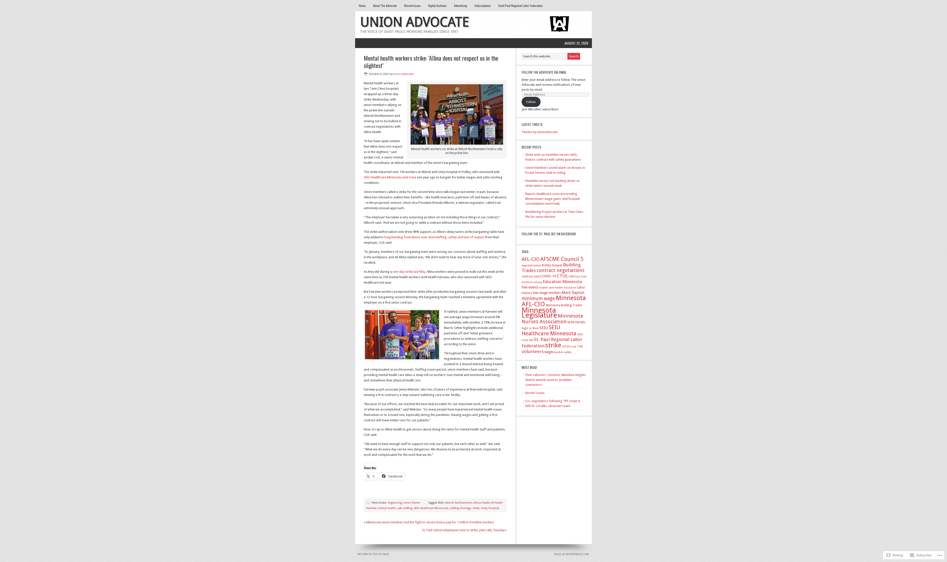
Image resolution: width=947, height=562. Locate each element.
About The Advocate (385, 5)
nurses (580, 322)
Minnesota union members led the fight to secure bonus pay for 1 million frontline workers (430, 522)
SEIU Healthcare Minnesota (431, 508)
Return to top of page (373, 554)
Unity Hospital (490, 508)
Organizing (395, 502)
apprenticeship (531, 265)
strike (476, 508)
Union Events (411, 502)
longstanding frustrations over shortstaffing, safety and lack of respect (434, 237)
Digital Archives (437, 5)
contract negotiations (560, 270)
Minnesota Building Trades (564, 305)
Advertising (460, 5)
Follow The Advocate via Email (544, 72)
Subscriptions (482, 5)
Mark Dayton (573, 292)
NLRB (570, 322)
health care (546, 287)
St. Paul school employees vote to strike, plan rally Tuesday (463, 530)
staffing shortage (460, 508)
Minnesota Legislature (539, 312)
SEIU (543, 327)
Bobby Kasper (552, 265)
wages (549, 352)
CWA (571, 276)
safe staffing (404, 508)
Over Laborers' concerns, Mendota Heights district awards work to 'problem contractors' (555, 380)
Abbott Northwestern (458, 502)
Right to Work (530, 328)
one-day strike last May (409, 271)
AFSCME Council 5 (561, 259)
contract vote (530, 276)
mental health (387, 508)
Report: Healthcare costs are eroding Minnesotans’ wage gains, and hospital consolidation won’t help (552, 198)
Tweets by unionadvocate (540, 132)
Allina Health (482, 502)
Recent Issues (412, 5)
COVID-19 (548, 276)
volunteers (533, 351)
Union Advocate (414, 22)
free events (530, 287)
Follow (531, 102)
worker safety (562, 352)
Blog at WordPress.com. (571, 554)
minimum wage (538, 298)
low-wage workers (547, 293)
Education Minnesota (562, 281)
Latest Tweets (532, 124)
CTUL (562, 275)
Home (362, 5)
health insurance (565, 287)
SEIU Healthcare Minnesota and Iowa (390, 177)
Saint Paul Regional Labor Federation (520, 5)
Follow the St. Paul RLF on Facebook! (549, 233)
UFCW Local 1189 (572, 346)
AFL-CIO (531, 259)
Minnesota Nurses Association (552, 318)
